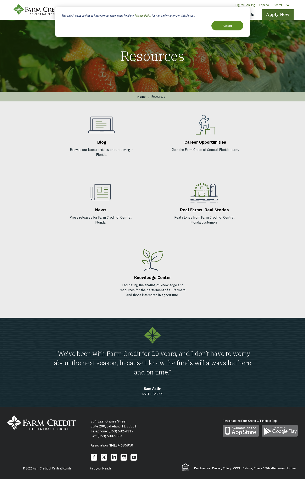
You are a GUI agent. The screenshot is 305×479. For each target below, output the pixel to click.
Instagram (124, 457)
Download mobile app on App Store (241, 431)
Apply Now (277, 14)
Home (141, 97)
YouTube (134, 457)
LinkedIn (114, 457)
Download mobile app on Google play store (280, 431)
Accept (227, 25)
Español (264, 5)
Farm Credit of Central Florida (40, 10)
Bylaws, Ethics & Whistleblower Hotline (269, 468)
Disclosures (202, 468)
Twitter (104, 457)
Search (278, 5)
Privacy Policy (143, 15)
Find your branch (100, 468)
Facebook (94, 457)
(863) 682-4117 (121, 431)
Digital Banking (245, 5)
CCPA (236, 468)
